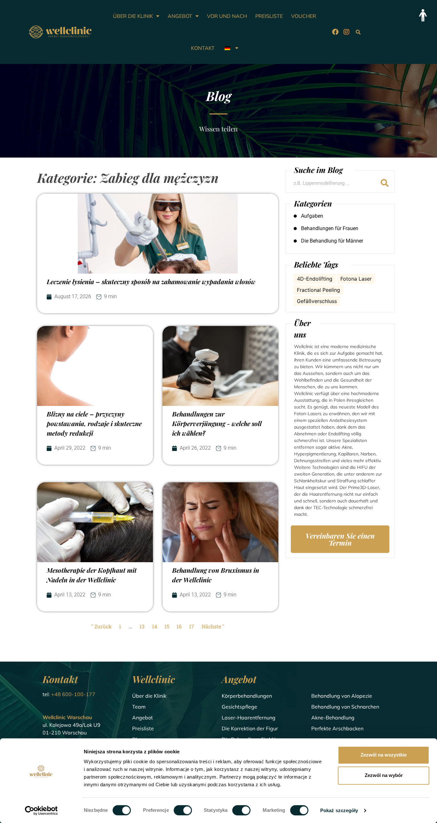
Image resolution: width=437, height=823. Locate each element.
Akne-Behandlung (332, 717)
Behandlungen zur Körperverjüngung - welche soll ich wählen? (216, 423)
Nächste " (213, 626)
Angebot (142, 717)
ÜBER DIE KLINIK (133, 16)
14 (154, 626)
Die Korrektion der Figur (250, 728)
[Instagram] (346, 32)
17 (191, 626)
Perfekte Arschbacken (337, 728)
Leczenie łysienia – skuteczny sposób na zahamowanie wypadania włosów (151, 281)
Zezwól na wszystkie (384, 754)
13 (142, 626)
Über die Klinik (149, 696)
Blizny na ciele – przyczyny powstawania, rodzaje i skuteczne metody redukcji (94, 423)
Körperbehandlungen (247, 696)
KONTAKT (203, 48)
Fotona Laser (356, 279)
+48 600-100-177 (73, 694)
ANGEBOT (180, 16)
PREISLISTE (269, 16)
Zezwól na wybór (384, 775)
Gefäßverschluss (317, 301)
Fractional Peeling (318, 290)
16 (179, 626)
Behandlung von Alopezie (341, 696)
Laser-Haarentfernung (248, 717)
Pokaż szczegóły (339, 810)
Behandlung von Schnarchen (345, 706)
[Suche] (384, 183)
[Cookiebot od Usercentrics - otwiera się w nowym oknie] (41, 810)
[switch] (183, 810)
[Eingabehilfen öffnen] (423, 15)
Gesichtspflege (239, 706)
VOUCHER (303, 16)
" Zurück (101, 626)
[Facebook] (335, 32)
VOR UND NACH (227, 16)
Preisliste (143, 728)
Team (139, 706)
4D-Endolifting (314, 279)
